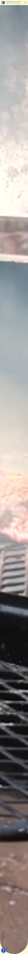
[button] (25, 2)
